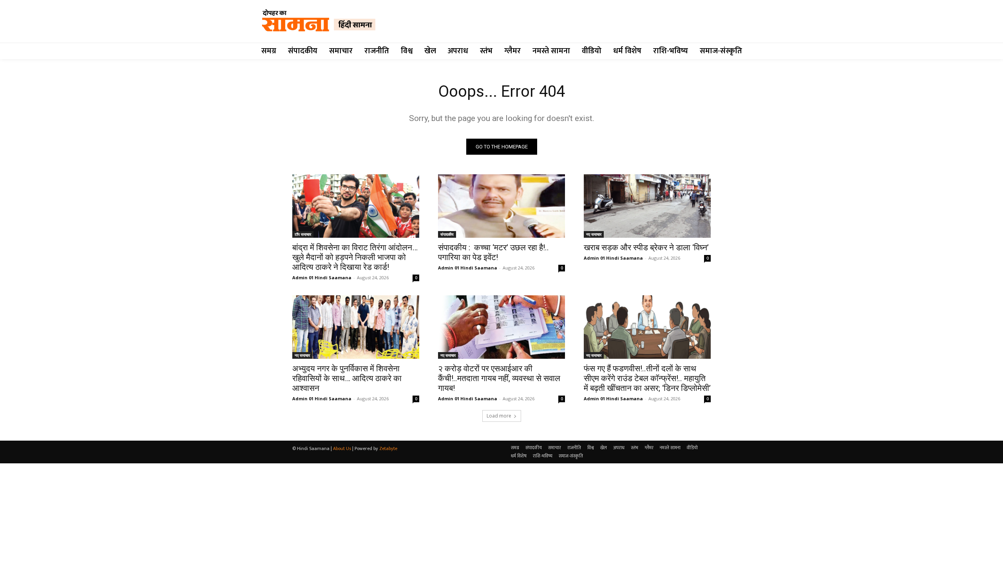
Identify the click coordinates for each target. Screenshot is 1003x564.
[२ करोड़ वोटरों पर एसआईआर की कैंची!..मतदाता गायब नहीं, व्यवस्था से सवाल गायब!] (501, 327)
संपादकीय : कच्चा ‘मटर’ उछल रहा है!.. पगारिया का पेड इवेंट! (493, 252)
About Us (342, 448)
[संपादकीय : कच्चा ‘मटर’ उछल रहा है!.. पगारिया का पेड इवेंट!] (501, 206)
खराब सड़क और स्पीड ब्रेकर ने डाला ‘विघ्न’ (646, 247)
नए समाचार (593, 234)
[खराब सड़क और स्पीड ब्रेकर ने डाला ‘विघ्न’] (647, 206)
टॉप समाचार (303, 234)
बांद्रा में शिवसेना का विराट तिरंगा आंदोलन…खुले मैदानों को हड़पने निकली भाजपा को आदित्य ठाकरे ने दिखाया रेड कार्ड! (355, 257)
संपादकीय (447, 234)
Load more (499, 415)
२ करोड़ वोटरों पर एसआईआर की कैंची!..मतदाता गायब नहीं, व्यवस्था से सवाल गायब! (499, 378)
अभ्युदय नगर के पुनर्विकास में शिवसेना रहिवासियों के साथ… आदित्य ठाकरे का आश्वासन (347, 378)
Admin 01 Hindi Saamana (321, 277)
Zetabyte (388, 448)
